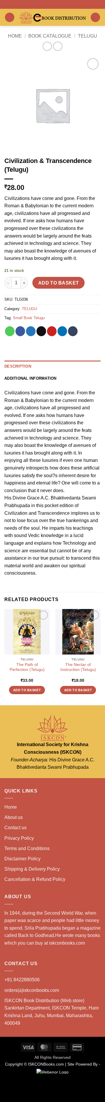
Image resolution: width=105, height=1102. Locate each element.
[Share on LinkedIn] (62, 331)
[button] (9, 17)
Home (15, 35)
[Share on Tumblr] (73, 331)
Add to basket (58, 282)
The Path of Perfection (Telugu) (27, 667)
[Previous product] (57, 46)
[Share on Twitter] (31, 331)
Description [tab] (17, 366)
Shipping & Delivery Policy (32, 869)
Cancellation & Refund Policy (34, 879)
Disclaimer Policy (22, 858)
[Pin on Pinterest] (52, 331)
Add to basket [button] (27, 690)
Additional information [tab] (30, 378)
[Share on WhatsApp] (10, 331)
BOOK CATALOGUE (49, 35)
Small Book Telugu (29, 318)
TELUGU (87, 35)
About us (13, 817)
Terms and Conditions (27, 848)
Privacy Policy (19, 838)
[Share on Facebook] (20, 331)
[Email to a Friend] (41, 331)
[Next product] (47, 46)
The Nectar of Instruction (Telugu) (78, 667)
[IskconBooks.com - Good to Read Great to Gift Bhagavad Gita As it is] (52, 17)
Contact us (15, 827)
